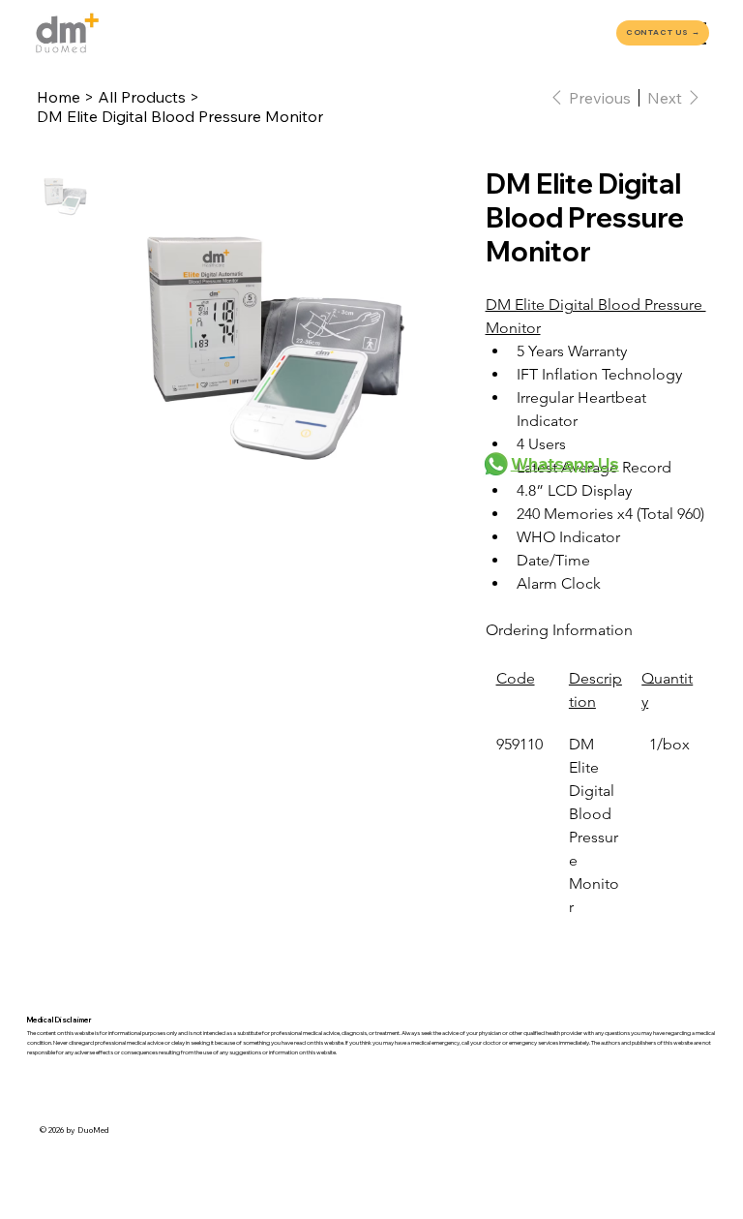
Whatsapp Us (565, 463)
